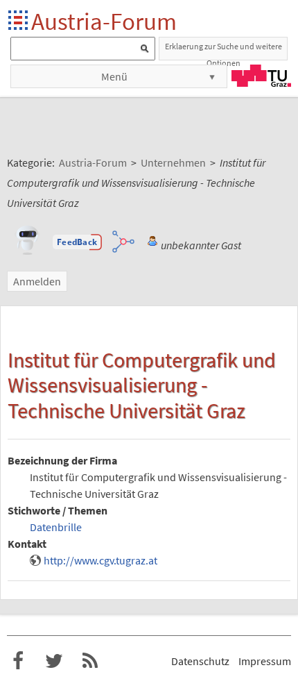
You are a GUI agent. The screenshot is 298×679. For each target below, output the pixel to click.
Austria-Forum (104, 21)
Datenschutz (200, 661)
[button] (77, 242)
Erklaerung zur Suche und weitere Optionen (223, 50)
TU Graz (261, 76)
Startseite (19, 21)
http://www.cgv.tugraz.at (100, 560)
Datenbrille (56, 527)
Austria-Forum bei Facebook (18, 661)
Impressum (264, 661)
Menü (114, 76)
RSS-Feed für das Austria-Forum (90, 661)
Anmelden (37, 281)
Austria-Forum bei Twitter (54, 661)
